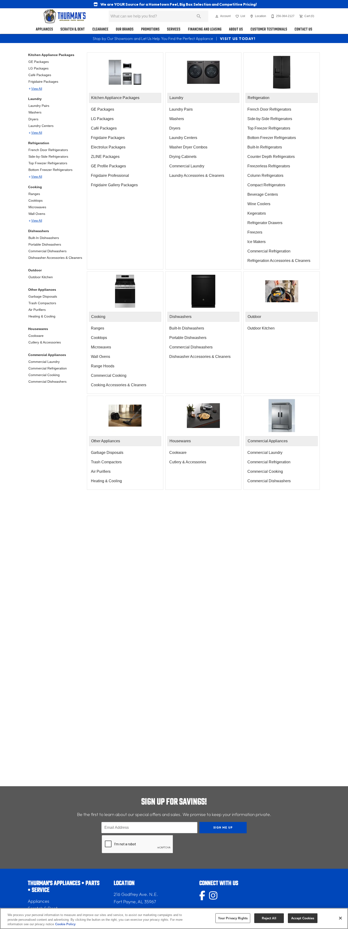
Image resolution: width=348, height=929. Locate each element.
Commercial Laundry (44, 362)
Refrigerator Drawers (264, 223)
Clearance (100, 29)
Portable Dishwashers (44, 244)
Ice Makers (256, 242)
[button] (217, 16)
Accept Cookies (302, 918)
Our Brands (125, 29)
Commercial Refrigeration (47, 368)
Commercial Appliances (47, 355)
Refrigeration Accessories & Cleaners (278, 261)
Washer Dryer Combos (188, 147)
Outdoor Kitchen (40, 277)
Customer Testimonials (268, 29)
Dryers (33, 119)
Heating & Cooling (41, 316)
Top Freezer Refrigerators (47, 163)
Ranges (34, 194)
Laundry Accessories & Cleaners (196, 176)
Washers (34, 112)
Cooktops (35, 200)
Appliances (44, 29)
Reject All (269, 918)
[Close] (340, 918)
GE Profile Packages (108, 166)
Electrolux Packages (108, 147)
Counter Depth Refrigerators (271, 157)
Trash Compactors (42, 303)
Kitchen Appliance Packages (51, 55)
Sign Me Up (223, 827)
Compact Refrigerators (266, 185)
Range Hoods (102, 366)
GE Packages (38, 62)
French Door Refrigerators (48, 150)
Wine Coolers (258, 204)
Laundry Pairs (38, 106)
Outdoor (35, 270)
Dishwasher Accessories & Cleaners (55, 258)
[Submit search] (198, 16)
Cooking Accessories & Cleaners (118, 385)
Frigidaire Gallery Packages (114, 185)
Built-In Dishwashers (43, 238)
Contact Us (303, 29)
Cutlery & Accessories (44, 342)
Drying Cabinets (182, 157)
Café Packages (39, 75)
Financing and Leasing (205, 29)
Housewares (38, 329)
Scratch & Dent (72, 29)
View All (36, 89)
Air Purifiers (37, 310)
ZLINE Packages (105, 157)
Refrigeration (38, 143)
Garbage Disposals (42, 296)
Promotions (150, 29)
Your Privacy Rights (233, 918)
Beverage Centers (262, 194)
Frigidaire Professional (110, 176)
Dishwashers (38, 231)
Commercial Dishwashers (47, 251)
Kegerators (256, 213)
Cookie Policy (65, 924)
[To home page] (65, 16)
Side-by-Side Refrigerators (48, 156)
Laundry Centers (41, 126)
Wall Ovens (36, 214)
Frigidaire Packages (43, 81)
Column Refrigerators (265, 176)
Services (173, 29)
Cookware (36, 336)
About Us (236, 29)
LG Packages (38, 68)
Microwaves (37, 207)
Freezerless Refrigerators (268, 166)
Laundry (35, 99)
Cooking (35, 187)
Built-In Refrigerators (264, 147)
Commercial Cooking (44, 375)
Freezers (254, 232)
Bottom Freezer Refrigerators (50, 170)
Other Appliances (42, 289)
